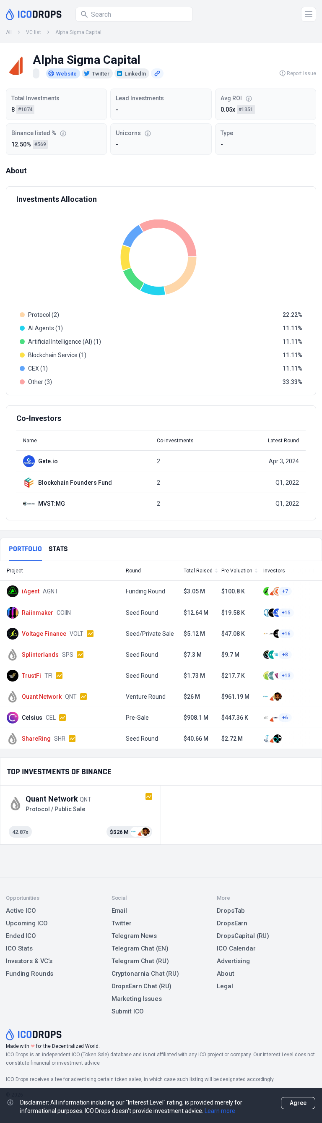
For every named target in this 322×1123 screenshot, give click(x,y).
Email (119, 910)
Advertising (233, 961)
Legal (225, 986)
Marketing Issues (137, 999)
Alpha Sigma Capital (78, 32)
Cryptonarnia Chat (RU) (145, 973)
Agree (298, 1102)
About (225, 973)
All (9, 32)
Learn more (220, 1110)
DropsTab (231, 910)
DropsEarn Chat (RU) (142, 986)
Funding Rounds (29, 973)
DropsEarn (232, 923)
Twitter (122, 923)
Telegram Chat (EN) (140, 948)
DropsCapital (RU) (243, 936)
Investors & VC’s (29, 961)
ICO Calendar (236, 948)
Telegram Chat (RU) (140, 961)
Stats (58, 549)
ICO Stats (19, 948)
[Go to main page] (34, 14)
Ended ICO (21, 936)
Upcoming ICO (27, 923)
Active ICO (21, 910)
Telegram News (134, 936)
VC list (33, 32)
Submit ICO (128, 1011)
